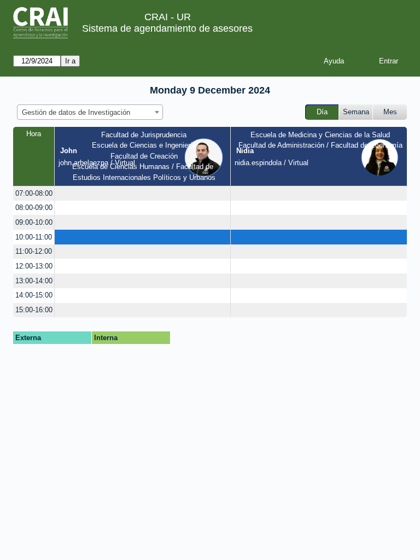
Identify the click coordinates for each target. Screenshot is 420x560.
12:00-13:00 (33, 266)
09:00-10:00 (33, 222)
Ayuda (334, 61)
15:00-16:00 (33, 310)
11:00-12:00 (33, 251)
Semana (356, 112)
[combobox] (90, 112)
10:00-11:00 (33, 237)
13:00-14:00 (33, 281)
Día (322, 112)
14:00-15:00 (33, 295)
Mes (390, 112)
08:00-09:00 (33, 207)
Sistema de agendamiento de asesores (167, 28)
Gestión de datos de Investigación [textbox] (76, 112)
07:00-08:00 (33, 193)
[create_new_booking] (142, 193)
